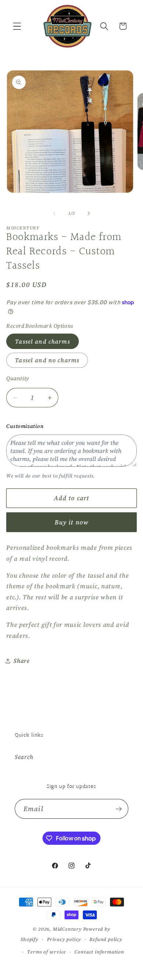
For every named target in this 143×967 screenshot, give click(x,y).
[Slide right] (89, 213)
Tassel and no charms (47, 360)
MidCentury (67, 929)
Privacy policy (64, 939)
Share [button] (21, 661)
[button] (17, 26)
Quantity (17, 378)
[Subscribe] (118, 809)
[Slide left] (54, 213)
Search (24, 757)
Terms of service (46, 952)
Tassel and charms (42, 341)
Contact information (99, 952)
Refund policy (105, 939)
